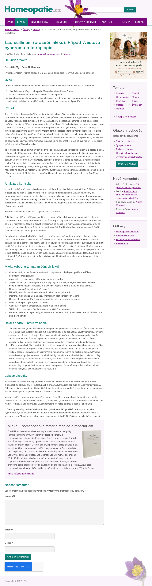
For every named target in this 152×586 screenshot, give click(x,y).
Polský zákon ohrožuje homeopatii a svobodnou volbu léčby (127, 194)
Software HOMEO (125, 235)
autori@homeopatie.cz (49, 54)
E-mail (9, 543)
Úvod (10, 22)
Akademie (107, 22)
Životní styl (137, 105)
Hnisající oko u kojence (127, 153)
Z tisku (135, 101)
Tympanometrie (123, 145)
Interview (120, 101)
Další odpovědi (127, 164)
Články (21, 22)
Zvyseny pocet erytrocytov (129, 157)
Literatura (124, 22)
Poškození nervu (124, 149)
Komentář (10, 496)
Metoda (119, 105)
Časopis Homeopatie (126, 116)
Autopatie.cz (122, 243)
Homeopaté (62, 22)
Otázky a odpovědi (85, 22)
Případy (36, 29)
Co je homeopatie (41, 22)
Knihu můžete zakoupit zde (21, 473)
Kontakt (140, 22)
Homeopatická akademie (128, 239)
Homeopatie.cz (12, 29)
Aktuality (120, 93)
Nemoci (120, 108)
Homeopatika (122, 97)
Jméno (9, 529)
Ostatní (135, 93)
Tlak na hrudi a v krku (126, 141)
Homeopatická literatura (127, 231)
